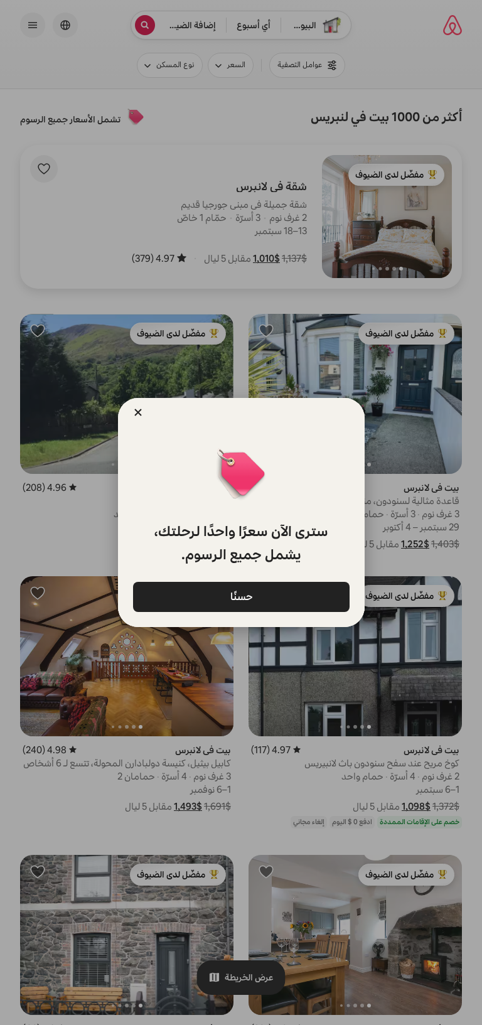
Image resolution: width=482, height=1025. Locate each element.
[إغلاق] (138, 412)
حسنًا (241, 596)
